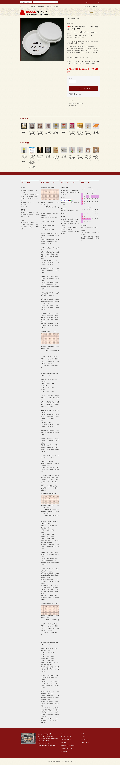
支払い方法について (66, 736)
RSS (62, 751)
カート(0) (96, 2)
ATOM (65, 751)
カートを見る (84, 736)
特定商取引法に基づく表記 (75, 94)
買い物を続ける (72, 105)
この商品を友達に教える (74, 101)
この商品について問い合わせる (76, 103)
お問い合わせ (87, 6)
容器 (78, 18)
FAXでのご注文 (96, 6)
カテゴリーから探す (30, 6)
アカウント (87, 2)
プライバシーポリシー (66, 748)
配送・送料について (66, 739)
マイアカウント (85, 734)
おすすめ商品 (41, 6)
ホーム (21, 6)
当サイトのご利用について (53, 6)
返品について (72, 93)
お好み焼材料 (73, 18)
